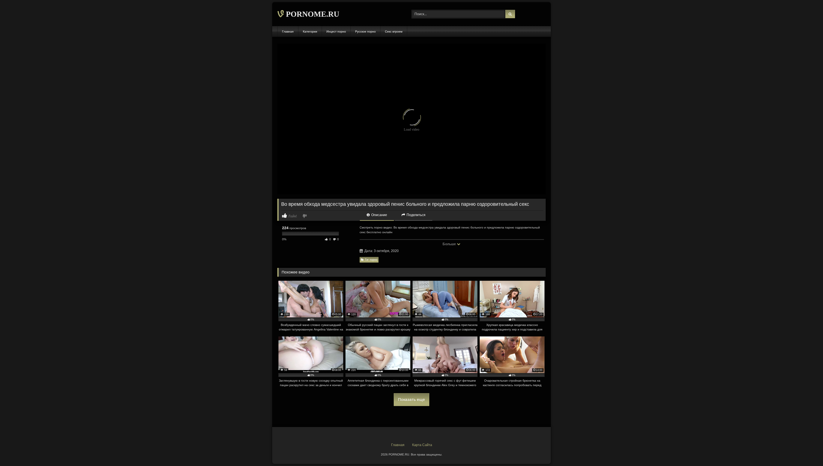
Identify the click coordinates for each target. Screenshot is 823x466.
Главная (288, 31)
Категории (310, 31)
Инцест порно (336, 31)
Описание (378, 215)
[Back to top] (809, 453)
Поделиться (415, 215)
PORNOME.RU (311, 14)
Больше (450, 244)
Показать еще (411, 399)
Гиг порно (371, 259)
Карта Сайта (422, 445)
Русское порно (365, 31)
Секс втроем (393, 31)
